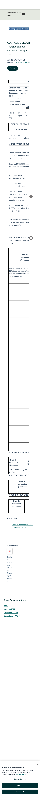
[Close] (37, 764)
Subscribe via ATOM (12, 616)
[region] (20, 778)
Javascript (8, 620)
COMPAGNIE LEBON (22, 63)
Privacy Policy (21, 774)
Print (6, 606)
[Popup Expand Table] (31, 196)
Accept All (20, 792)
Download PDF (9, 609)
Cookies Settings (20, 779)
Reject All (20, 785)
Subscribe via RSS (11, 613)
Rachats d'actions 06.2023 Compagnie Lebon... (9, 569)
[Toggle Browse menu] (31, 14)
